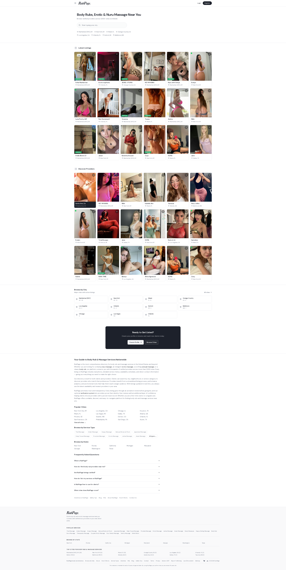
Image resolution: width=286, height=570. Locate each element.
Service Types (115, 561)
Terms (152, 561)
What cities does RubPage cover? (86, 490)
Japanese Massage (140, 432)
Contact (146, 561)
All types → (152, 436)
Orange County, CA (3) (150, 552)
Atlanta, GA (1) (122, 555)
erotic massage (127, 367)
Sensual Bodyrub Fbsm (123, 432)
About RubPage (113, 498)
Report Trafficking (176, 561)
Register (207, 3)
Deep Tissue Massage (82, 436)
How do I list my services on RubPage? (88, 478)
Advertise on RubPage (81, 498)
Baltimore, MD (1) (97, 555)
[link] (85, 85)
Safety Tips (93, 498)
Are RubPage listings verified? (84, 473)
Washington (96, 449)
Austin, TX (143, 420)
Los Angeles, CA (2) (175, 552)
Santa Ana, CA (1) (149, 555)
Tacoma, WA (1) (199, 555)
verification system (87, 393)
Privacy (158, 561)
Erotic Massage (113, 436)
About (98, 561)
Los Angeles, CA (101, 411)
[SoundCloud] (207, 561)
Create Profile (134, 342)
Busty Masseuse (189, 531)
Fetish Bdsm (135, 533)
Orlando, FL (144, 417)
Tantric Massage (125, 533)
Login (199, 3)
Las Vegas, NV (101, 414)
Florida (94, 446)
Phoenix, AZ (78, 417)
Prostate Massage (99, 436)
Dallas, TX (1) (173, 555)
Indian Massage (93, 432)
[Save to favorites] (93, 54)
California (112, 446)
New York (77, 446)
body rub (82, 369)
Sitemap (197, 561)
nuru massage (107, 367)
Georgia (77, 449)
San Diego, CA (123, 420)
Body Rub (214, 531)
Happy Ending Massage (203, 531)
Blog (100, 498)
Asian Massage (140, 436)
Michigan (130, 446)
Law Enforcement (188, 561)
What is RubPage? (80, 461)
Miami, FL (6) (122, 552)
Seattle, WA (100, 417)
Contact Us (133, 498)
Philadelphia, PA (101, 420)
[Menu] (75, 3)
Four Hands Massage (113, 533)
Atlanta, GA (144, 414)
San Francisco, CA (80, 420)
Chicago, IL (122, 411)
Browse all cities (89, 561)
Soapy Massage (107, 432)
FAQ (104, 498)
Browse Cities (152, 342)
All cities (207, 292)
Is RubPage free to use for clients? (86, 484)
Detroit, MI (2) (71, 555)
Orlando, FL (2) (199, 552)
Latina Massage (127, 436)
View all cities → (80, 422)
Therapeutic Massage (83, 533)
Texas (111, 449)
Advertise (123, 561)
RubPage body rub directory (75, 561)
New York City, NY (80, 411)
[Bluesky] (204, 561)
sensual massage (148, 367)
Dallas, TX (121, 414)
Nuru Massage (71, 533)
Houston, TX (144, 411)
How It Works (123, 498)
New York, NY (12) (97, 552)
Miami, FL (77, 414)
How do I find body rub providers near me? (89, 467)
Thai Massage (80, 432)
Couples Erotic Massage (98, 533)
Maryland (147, 446)
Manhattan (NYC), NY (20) (74, 552)
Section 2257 (165, 561)
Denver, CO (122, 417)
